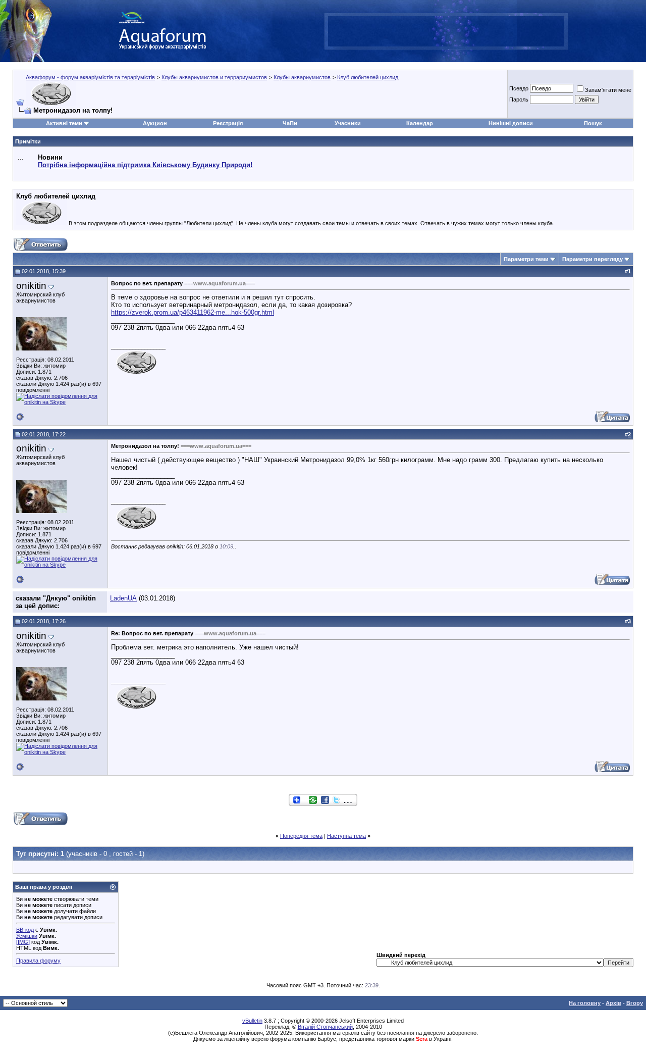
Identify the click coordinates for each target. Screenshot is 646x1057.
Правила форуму (38, 961)
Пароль (518, 99)
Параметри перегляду (592, 259)
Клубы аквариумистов (302, 77)
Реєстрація (228, 123)
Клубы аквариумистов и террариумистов (214, 77)
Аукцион (155, 123)
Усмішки (26, 936)
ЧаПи (290, 123)
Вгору (634, 1003)
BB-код (25, 930)
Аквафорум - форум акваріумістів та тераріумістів (90, 77)
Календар (419, 123)
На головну (585, 1003)
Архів (613, 1003)
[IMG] (23, 942)
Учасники (348, 123)
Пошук (593, 123)
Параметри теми (526, 259)
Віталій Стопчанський (325, 1027)
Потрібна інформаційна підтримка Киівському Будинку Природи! (145, 165)
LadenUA (123, 598)
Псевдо (518, 88)
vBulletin (252, 1021)
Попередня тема (301, 836)
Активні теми (64, 123)
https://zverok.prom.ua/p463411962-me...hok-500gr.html (192, 312)
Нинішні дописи (511, 123)
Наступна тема (346, 836)
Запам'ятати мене (608, 90)
